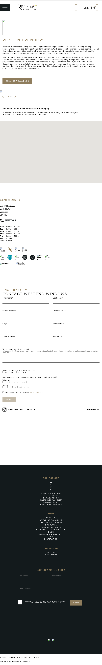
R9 (51, 482)
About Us (51, 518)
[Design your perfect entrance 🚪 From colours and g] (76, 428)
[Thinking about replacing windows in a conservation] (25, 432)
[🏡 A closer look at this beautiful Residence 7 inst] (93, 436)
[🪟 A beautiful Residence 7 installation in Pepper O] (59, 439)
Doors (5, 385)
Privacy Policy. (36, 392)
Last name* (58, 298)
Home (51, 514)
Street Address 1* (10, 311)
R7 (51, 485)
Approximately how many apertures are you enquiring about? (29, 377)
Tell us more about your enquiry (16, 349)
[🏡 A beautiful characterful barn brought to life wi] (8, 436)
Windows (6, 380)
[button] (2, 97)
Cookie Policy (32, 657)
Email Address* (9, 336)
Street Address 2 (60, 311)
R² (51, 487)
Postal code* (58, 324)
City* (4, 324)
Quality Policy (51, 502)
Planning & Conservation (51, 530)
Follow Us (93, 409)
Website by (15, 662)
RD (51, 490)
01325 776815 (10, 220)
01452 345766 (51, 554)
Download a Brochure (51, 534)
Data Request (51, 496)
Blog (51, 532)
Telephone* (58, 336)
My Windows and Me (51, 520)
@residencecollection (21, 409)
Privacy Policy (51, 498)
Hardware (51, 525)
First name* (7, 298)
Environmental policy (51, 500)
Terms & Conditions (51, 494)
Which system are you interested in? (18, 370)
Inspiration (51, 539)
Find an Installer (51, 527)
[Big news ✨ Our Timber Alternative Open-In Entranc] (42, 424)
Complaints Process (51, 504)
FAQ (51, 537)
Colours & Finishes (51, 523)
